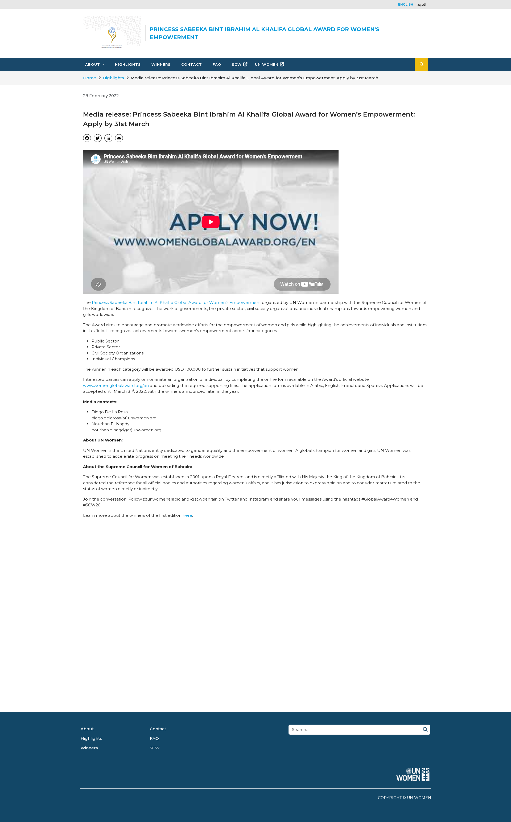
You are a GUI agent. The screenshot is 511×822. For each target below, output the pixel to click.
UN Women (266, 64)
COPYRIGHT (390, 797)
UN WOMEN (419, 797)
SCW (237, 64)
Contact (191, 64)
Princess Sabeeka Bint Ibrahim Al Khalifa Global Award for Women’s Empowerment (176, 302)
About (87, 728)
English (405, 4)
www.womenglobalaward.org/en (116, 385)
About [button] (92, 64)
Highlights (128, 64)
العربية (421, 4)
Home (89, 77)
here (187, 515)
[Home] (112, 33)
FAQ (217, 64)
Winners (161, 64)
